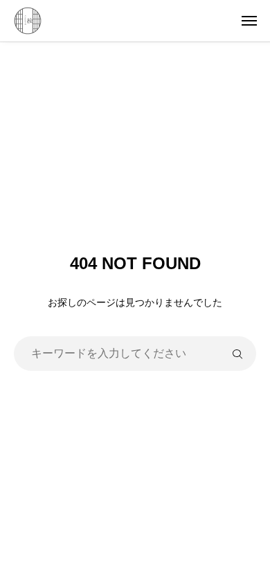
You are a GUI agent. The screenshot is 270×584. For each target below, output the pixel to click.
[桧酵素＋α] (142, 21)
